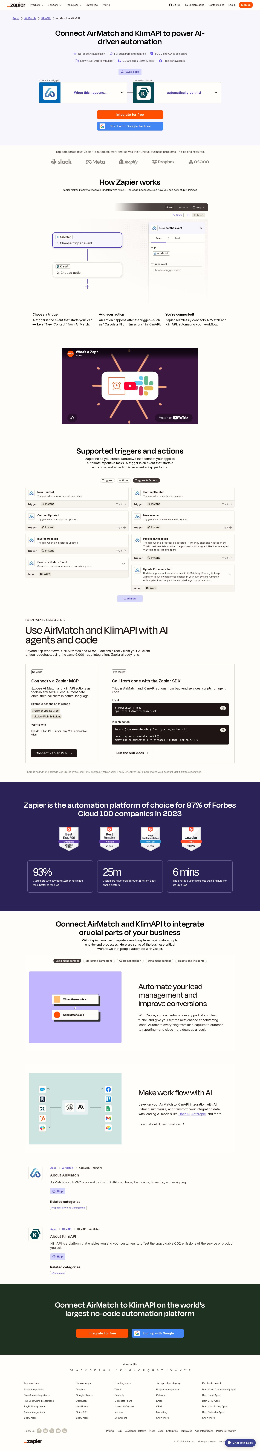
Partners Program (226, 1430)
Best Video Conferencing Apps (219, 1389)
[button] (130, 126)
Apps (16, 18)
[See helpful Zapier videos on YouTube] (58, 1430)
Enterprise (172, 1430)
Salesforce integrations (37, 1395)
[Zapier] (16, 4)
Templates (186, 1430)
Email (159, 1400)
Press (152, 1430)
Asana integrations (34, 1412)
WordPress (82, 1406)
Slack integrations (34, 1389)
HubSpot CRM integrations (39, 1400)
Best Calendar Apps (213, 1412)
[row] (64, 237)
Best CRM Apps (211, 1400)
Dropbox (80, 1389)
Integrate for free (130, 114)
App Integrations (204, 1430)
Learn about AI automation (159, 1124)
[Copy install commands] (223, 708)
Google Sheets (84, 1395)
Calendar (161, 1395)
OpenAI (184, 1114)
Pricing (110, 1430)
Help (60, 1191)
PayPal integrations (34, 1406)
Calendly (119, 1395)
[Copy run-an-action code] (223, 730)
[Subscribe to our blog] (64, 1430)
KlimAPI (46, 18)
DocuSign (81, 1400)
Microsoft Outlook (124, 1406)
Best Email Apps (211, 1395)
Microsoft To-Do (123, 1400)
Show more (30, 1417)
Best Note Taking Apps (214, 1406)
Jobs (160, 1430)
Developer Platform (135, 1430)
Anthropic (198, 1114)
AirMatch (30, 18)
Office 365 (81, 1412)
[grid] (64, 237)
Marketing (161, 1412)
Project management (168, 1389)
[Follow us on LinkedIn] (45, 1430)
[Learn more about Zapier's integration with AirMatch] (35, 1173)
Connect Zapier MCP (51, 753)
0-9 (71, 1370)
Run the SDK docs (130, 753)
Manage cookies (207, 1441)
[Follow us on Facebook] (39, 1430)
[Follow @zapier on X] (51, 1430)
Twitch (118, 1389)
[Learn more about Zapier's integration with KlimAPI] (35, 1234)
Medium (118, 1412)
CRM (159, 1406)
